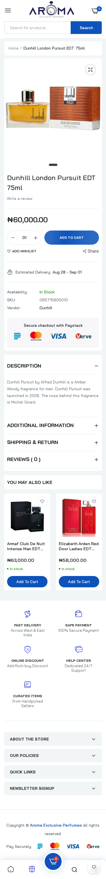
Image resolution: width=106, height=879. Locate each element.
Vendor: (14, 307)
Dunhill (46, 307)
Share (93, 251)
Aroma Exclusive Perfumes (56, 825)
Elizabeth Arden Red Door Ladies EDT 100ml (79, 546)
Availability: (17, 292)
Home (13, 48)
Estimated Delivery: (33, 272)
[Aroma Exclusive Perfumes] (51, 10)
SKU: (11, 299)
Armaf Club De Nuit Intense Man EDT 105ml (26, 546)
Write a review (20, 198)
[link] (42, 501)
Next (95, 544)
